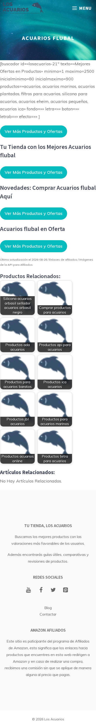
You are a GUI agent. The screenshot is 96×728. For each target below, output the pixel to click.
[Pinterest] (65, 590)
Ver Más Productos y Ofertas (33, 131)
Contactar (48, 614)
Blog (48, 607)
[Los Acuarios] (22, 8)
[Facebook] (41, 590)
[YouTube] (28, 590)
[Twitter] (53, 590)
